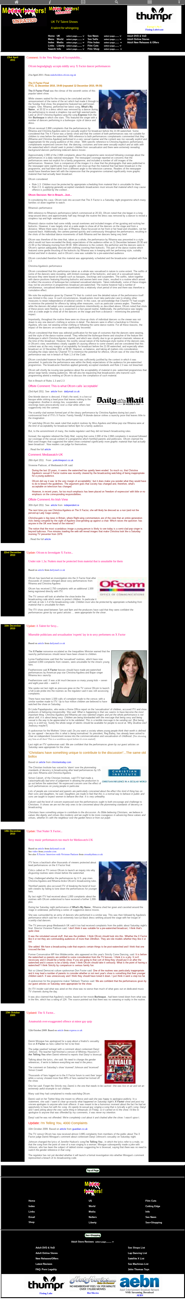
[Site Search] (117, 3)
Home (51, 36)
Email (32, 1217)
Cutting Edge (152, 1206)
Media (60, 42)
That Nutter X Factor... (49, 831)
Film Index (94, 42)
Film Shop (93, 49)
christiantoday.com (61, 762)
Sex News (93, 36)
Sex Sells (93, 39)
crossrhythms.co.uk (93, 854)
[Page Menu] (150, 3)
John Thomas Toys (138, 1269)
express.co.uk (75, 1030)
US (90, 1200)
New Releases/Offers (47, 1258)
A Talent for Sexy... (47, 625)
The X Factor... (46, 1012)
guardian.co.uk (80, 1129)
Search (52, 49)
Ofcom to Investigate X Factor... (54, 552)
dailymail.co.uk (72, 391)
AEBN (140, 1295)
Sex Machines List (138, 1264)
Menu (51, 39)
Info (59, 49)
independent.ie (71, 505)
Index (51, 42)
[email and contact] (83, 3)
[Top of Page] (180, 3)
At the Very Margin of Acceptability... (60, 57)
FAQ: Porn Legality (46, 1269)
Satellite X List (136, 1258)
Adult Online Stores (138, 39)
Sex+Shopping (153, 1222)
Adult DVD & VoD (136, 36)
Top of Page (93, 1170)
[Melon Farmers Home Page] (17, 3)
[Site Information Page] (49, 3)
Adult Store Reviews (82, 1241)
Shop (32, 1222)
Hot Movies (93, 1293)
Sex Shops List (136, 1247)
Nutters (93, 1217)
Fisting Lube (46, 1293)
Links (51, 45)
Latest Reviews (44, 1264)
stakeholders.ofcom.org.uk (63, 74)
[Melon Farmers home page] (93, 1195)
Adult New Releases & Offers (143, 42)
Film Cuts (93, 45)
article (54, 391)
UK (58, 36)
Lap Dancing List (137, 1253)
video (35, 851)
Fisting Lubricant (154, 29)
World (60, 39)
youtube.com (50, 851)
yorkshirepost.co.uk (63, 460)
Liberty (60, 45)
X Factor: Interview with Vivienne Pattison (58, 854)
